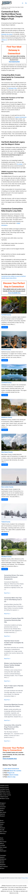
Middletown (3, 859)
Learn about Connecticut (11, 768)
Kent (1, 826)
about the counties (15, 770)
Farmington (3, 855)
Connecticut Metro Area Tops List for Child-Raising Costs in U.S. (13, 599)
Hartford (2, 808)
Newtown (2, 828)
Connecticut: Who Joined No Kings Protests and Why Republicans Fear (12, 727)
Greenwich (3, 806)
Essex (1, 838)
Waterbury (3, 833)
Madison (2, 857)
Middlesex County (6, 417)
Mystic (2, 810)
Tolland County (5, 522)
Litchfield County (6, 382)
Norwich (2, 862)
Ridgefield (2, 864)
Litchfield (2, 845)
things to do (10, 772)
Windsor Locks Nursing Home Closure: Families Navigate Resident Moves (13, 665)
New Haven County (7, 452)
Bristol (1, 820)
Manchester (3, 841)
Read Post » (7, 593)
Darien (1, 824)
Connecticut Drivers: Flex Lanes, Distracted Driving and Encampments (13, 577)
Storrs (1, 849)
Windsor (2, 868)
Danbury (2, 822)
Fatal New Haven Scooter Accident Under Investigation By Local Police (13, 642)
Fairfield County (6, 314)
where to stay (11, 777)
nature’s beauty (13, 774)
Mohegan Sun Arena (6, 34)
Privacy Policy (25, 878)
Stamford (2, 814)
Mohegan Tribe (13, 88)
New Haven (3, 812)
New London (3, 831)
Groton (2, 839)
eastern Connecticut (20, 117)
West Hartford (4, 866)
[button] (26, 3)
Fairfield (2, 805)
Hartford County (6, 349)
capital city (4, 39)
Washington (3, 851)
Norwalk (2, 829)
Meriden (2, 861)
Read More (4, 327)
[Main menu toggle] (22, 3)
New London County (7, 487)
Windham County (6, 556)
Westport (2, 816)
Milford (2, 843)
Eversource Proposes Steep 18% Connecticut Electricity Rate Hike (14, 620)
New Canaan (3, 847)
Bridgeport (3, 803)
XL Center (19, 164)
